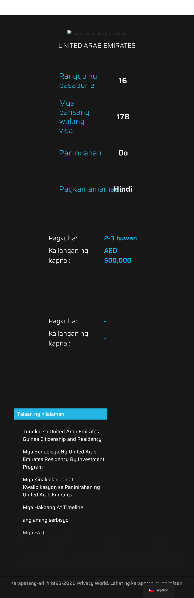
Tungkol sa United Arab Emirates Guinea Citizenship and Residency (62, 435)
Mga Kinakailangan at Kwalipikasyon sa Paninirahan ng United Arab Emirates (61, 487)
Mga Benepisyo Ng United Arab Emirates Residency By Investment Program (63, 459)
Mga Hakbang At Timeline (53, 507)
